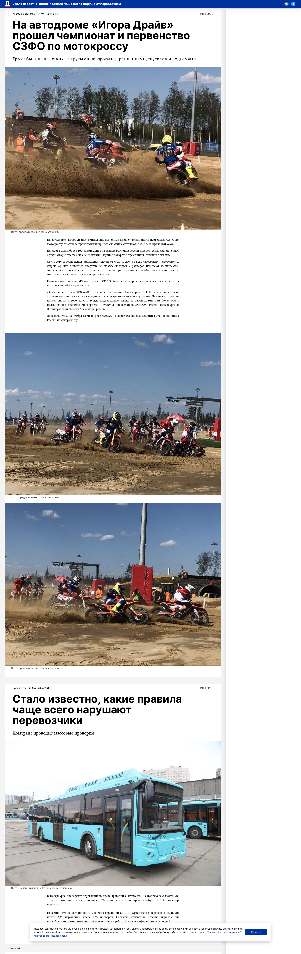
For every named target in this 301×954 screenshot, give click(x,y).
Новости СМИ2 (15, 948)
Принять (256, 932)
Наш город (206, 13)
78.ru (104, 900)
